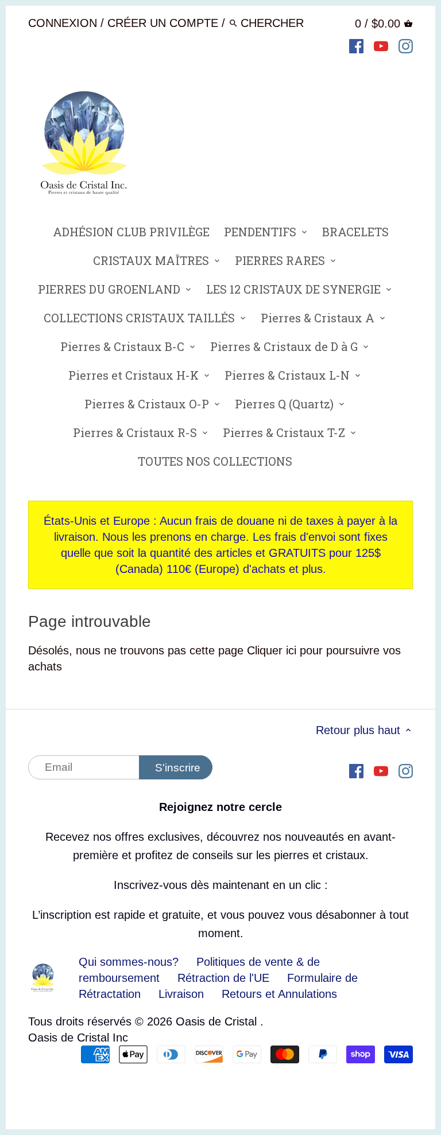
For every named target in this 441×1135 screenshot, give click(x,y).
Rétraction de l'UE (223, 978)
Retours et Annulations (279, 994)
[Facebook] (356, 45)
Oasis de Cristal (218, 1021)
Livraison (182, 994)
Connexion (62, 23)
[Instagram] (406, 45)
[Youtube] (381, 45)
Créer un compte (162, 23)
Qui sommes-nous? (129, 961)
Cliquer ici (271, 650)
